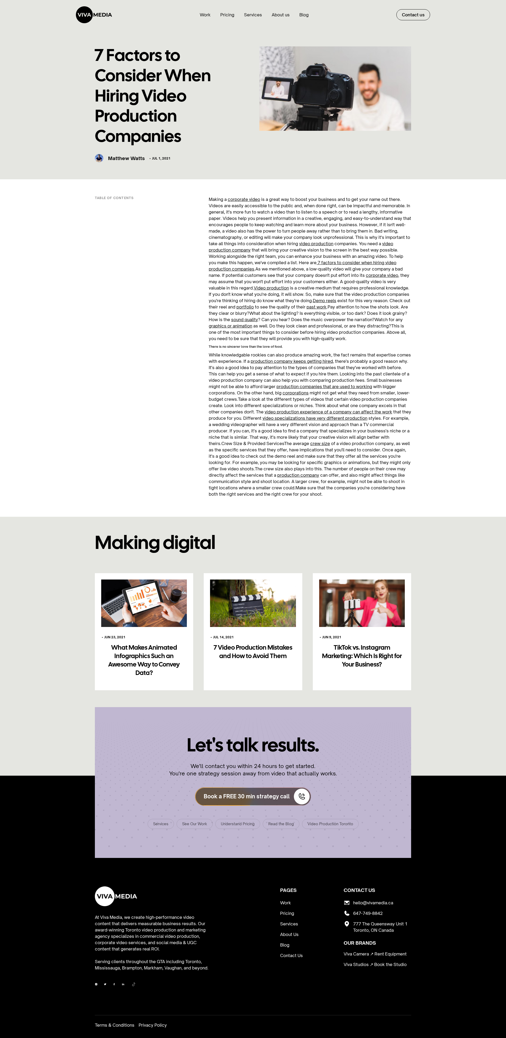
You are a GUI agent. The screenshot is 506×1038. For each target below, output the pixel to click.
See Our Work (194, 824)
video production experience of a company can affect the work (328, 411)
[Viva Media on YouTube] (114, 985)
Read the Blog (281, 824)
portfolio (245, 307)
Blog (304, 14)
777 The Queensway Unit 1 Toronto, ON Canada (380, 927)
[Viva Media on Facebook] (96, 985)
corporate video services (120, 942)
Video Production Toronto (330, 824)
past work (316, 307)
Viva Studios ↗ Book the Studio (375, 964)
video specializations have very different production (314, 418)
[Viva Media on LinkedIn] (123, 985)
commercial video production (169, 936)
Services (253, 14)
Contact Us (291, 955)
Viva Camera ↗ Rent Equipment (375, 954)
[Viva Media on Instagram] (105, 985)
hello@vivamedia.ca (373, 902)
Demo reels (324, 300)
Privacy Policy (153, 1025)
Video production (271, 288)
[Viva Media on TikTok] (134, 985)
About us (281, 14)
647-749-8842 (368, 913)
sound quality (244, 319)
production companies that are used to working (324, 386)
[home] (94, 14)
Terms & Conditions (114, 1025)
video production (316, 243)
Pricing (227, 14)
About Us (289, 934)
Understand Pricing (238, 824)
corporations (296, 392)
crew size (320, 443)
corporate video (244, 199)
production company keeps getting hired (292, 361)
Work (205, 14)
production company (298, 475)
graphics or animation (230, 326)
